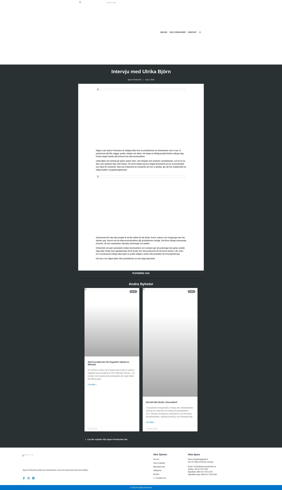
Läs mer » (92, 385)
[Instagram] (28, 478)
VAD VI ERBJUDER (177, 32)
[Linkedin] (33, 478)
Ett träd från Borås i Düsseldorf (161, 402)
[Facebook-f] (24, 478)
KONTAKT (192, 32)
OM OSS (163, 32)
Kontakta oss (141, 273)
